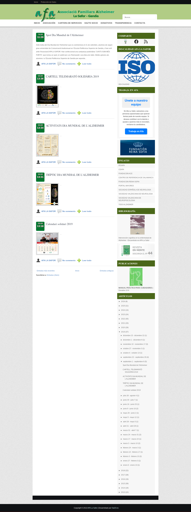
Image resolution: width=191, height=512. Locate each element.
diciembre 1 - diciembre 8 (133, 340)
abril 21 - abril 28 (129, 426)
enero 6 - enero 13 (130, 465)
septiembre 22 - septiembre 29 (135, 357)
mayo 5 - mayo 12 (130, 417)
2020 (123, 327)
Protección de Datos (48, 2)
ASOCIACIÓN (49, 23)
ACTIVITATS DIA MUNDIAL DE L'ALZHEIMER (75, 125)
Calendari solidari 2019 (59, 224)
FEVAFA (122, 165)
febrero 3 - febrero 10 (131, 456)
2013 (123, 492)
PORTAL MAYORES (126, 186)
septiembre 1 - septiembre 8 (134, 362)
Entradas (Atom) (53, 275)
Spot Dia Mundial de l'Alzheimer (65, 35)
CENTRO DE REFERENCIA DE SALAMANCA (136, 178)
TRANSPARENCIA (123, 23)
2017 (123, 475)
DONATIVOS (106, 23)
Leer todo (86, 64)
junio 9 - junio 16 (129, 409)
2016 (123, 479)
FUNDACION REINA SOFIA (129, 182)
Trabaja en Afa (136, 131)
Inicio (36, 2)
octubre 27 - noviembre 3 (132, 349)
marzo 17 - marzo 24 (131, 439)
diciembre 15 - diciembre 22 (134, 335)
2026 (123, 301)
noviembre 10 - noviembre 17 (134, 344)
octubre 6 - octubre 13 (131, 353)
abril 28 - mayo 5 (129, 422)
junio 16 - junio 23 (130, 404)
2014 (123, 488)
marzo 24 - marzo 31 (131, 435)
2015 (123, 484)
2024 (123, 310)
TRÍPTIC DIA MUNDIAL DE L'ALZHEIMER (72, 175)
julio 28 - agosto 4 (130, 396)
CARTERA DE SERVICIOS (70, 23)
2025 (123, 306)
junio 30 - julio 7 (129, 400)
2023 (123, 314)
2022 (123, 319)
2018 (123, 471)
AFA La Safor (92, 508)
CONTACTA (139, 23)
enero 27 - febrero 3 (131, 461)
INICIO (37, 23)
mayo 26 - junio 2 (130, 413)
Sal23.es (115, 508)
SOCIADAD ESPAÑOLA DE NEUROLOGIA (135, 190)
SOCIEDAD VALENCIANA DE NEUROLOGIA (136, 194)
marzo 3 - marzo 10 (130, 443)
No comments (69, 64)
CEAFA (121, 169)
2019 (123, 332)
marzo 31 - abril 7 (130, 430)
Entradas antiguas (107, 271)
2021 (123, 323)
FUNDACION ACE (125, 174)
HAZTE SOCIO (91, 23)
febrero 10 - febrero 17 (132, 452)
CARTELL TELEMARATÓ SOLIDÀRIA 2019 (72, 76)
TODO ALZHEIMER (126, 205)
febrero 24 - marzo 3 (131, 448)
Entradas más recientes (46, 271)
